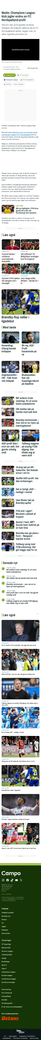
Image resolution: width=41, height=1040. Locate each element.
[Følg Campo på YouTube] (16, 880)
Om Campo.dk (7, 993)
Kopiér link (34, 68)
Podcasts (5, 930)
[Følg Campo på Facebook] (7, 880)
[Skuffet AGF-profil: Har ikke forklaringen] (8, 481)
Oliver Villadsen (19, 84)
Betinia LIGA (6, 948)
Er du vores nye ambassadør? (12, 1007)
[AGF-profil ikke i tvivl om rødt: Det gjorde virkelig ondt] (10, 436)
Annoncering (6, 989)
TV (3, 923)
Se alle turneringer (8, 982)
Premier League (7, 951)
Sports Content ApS (7, 886)
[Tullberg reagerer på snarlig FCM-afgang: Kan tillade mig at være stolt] (30, 436)
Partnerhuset (11, 899)
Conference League (9, 979)
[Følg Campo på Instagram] (3, 880)
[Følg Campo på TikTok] (12, 880)
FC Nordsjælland (28, 80)
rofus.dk (24, 1038)
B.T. (7, 144)
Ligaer (4, 926)
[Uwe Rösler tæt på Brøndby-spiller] (8, 503)
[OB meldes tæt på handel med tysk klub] (8, 412)
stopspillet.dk (7, 1038)
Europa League (7, 975)
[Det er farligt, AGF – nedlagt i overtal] (8, 492)
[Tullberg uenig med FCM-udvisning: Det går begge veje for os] (8, 547)
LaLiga (4, 958)
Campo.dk (4, 884)
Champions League (12, 80)
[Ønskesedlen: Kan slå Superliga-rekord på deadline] (30, 367)
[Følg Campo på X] (21, 880)
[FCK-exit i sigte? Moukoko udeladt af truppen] (8, 514)
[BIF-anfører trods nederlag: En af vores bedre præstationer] (8, 401)
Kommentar (6, 933)
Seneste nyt (6, 916)
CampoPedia (6, 996)
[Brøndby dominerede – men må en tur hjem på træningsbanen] (8, 423)
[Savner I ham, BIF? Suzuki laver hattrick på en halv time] (8, 525)
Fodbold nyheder (8, 913)
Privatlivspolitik (7, 1003)
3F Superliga (6, 944)
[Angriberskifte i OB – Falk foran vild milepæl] (10, 367)
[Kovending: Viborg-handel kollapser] (10, 337)
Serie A (4, 965)
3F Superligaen (24, 75)
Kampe (4, 919)
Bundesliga (5, 961)
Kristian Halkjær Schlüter (12, 69)
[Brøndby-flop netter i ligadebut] (20, 302)
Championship (7, 955)
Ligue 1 (4, 968)
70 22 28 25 (31, 1036)
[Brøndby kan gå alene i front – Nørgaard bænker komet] (8, 536)
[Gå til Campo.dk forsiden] (11, 876)
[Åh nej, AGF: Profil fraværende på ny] (30, 337)
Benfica (8, 84)
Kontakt (4, 1000)
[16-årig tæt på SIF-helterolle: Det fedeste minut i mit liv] (8, 470)
